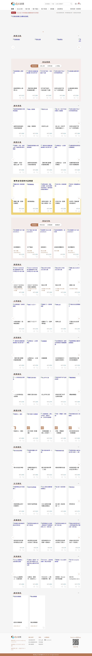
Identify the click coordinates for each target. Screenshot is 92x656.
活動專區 (60, 9)
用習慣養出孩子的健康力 (18, 505)
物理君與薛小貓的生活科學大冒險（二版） (74, 469)
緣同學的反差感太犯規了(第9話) (33, 541)
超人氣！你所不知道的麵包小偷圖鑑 (60, 128)
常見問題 (41, 642)
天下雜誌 (30, 247)
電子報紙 (44, 9)
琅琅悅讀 (72, 9)
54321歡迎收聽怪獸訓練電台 (46, 505)
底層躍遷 (44, 358)
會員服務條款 (32, 640)
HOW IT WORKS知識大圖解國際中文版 (19, 287)
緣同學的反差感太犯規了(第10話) (60, 542)
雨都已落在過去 (32, 394)
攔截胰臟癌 (72, 394)
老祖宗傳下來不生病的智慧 (60, 395)
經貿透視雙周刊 (59, 247)
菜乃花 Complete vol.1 (74, 578)
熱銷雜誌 (34, 225)
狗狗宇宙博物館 (32, 504)
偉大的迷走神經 (18, 467)
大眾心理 (42, 66)
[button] (13, 47)
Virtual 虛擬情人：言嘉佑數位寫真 (18, 579)
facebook (48, 640)
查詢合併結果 (77, 12)
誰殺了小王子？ (32, 321)
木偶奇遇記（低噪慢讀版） (18, 322)
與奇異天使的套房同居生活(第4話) (18, 542)
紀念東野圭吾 (60, 12)
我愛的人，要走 (18, 431)
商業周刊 (43, 247)
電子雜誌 (35, 9)
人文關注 (57, 66)
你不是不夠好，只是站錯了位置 (45, 89)
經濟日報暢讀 (18, 622)
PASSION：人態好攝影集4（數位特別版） (47, 579)
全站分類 (20, 9)
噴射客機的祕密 (60, 467)
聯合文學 (44, 285)
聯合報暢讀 (34, 622)
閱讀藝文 (57, 225)
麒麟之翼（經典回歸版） (18, 202)
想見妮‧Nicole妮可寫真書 (60, 578)
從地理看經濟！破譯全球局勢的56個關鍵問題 (60, 360)
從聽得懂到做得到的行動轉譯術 (74, 163)
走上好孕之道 (46, 394)
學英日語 (42, 225)
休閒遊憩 (49, 225)
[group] (46, 24)
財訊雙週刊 (17, 247)
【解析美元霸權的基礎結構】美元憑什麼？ (32, 90)
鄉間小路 (72, 285)
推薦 (12, 9)
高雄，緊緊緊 (32, 126)
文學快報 (49, 66)
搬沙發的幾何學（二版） (46, 468)
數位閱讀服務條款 (33, 642)
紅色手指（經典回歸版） (60, 202)
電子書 (28, 9)
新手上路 (41, 640)
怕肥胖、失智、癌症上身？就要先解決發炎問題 (18, 164)
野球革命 (72, 504)
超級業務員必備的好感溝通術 (74, 359)
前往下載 (75, 646)
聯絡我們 (41, 644)
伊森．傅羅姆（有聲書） (59, 432)
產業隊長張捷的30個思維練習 (18, 127)
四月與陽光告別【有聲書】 (74, 432)
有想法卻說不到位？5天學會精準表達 (59, 90)
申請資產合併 (69, 12)
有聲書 (52, 9)
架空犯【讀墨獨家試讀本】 (74, 202)
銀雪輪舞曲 (31, 201)
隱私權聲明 (31, 644)
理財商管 (34, 66)
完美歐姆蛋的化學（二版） (32, 468)
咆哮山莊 (58, 321)
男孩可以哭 (45, 126)
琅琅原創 (78, 9)
